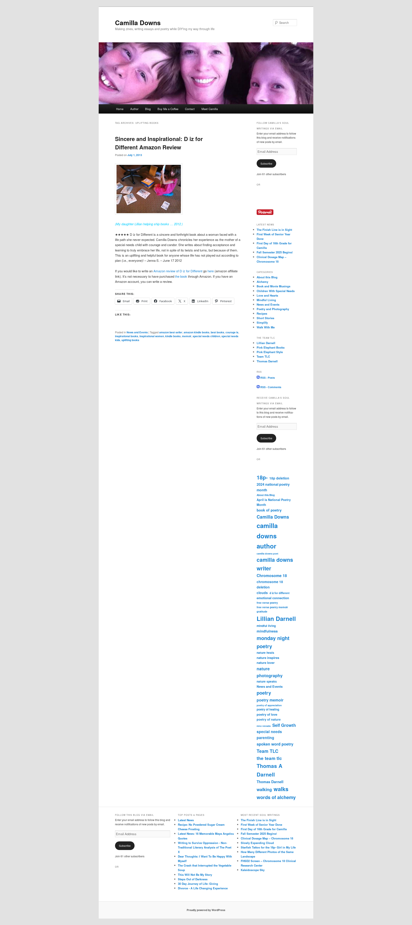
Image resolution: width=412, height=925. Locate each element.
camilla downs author (267, 535)
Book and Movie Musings (273, 286)
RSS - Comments (270, 387)
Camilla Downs (138, 22)
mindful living (266, 626)
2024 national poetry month (273, 487)
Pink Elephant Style (270, 352)
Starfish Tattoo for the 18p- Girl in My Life (268, 847)
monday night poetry (273, 642)
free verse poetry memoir (272, 607)
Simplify (262, 322)
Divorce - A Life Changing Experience (203, 888)
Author (134, 109)
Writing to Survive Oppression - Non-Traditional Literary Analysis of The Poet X (204, 847)
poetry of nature (269, 719)
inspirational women (151, 336)
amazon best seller (170, 332)
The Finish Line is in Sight (274, 230)
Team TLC (263, 356)
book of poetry (269, 510)
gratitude (262, 611)
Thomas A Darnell (269, 770)
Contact (190, 109)
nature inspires (268, 657)
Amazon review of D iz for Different (177, 271)
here (211, 271)
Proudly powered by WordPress (206, 910)
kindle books (173, 336)
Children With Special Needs (276, 291)
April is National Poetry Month (274, 502)
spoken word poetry (275, 744)
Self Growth (284, 725)
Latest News (186, 820)
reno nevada (264, 725)
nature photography (270, 672)
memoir (186, 336)
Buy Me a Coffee (168, 109)
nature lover (266, 662)
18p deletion (279, 478)
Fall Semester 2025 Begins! (275, 252)
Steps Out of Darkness (193, 879)
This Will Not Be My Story (195, 875)
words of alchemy (276, 797)
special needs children (206, 336)
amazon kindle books (196, 332)
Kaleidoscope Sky (253, 870)
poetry (264, 692)
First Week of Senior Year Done (261, 824)
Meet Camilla (209, 109)
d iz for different (279, 593)
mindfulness (267, 631)
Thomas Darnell (267, 361)
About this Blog (267, 277)
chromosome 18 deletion (270, 584)
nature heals (265, 653)
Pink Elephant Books (271, 347)
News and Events (137, 332)
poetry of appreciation (269, 705)
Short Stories (265, 318)
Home (119, 109)
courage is (232, 332)
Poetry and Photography (273, 309)
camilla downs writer (275, 564)
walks (281, 789)
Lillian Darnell (266, 343)
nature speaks (267, 681)
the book (181, 276)
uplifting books (130, 340)
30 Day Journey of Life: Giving (198, 884)
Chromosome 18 (272, 575)
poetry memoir (270, 700)
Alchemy (262, 282)
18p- (262, 477)
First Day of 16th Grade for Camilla (264, 829)
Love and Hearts (267, 295)
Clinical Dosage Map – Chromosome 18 (267, 838)
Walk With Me (266, 327)
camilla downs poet (267, 553)
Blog (148, 109)
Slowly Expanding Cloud (257, 843)
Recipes (262, 313)
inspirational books (126, 336)
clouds (262, 592)
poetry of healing (268, 709)
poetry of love (267, 714)
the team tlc (269, 758)
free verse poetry (267, 603)
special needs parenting (269, 734)
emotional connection (273, 598)
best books (217, 332)
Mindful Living (266, 300)
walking (264, 789)
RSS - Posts (267, 378)
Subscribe (266, 163)
